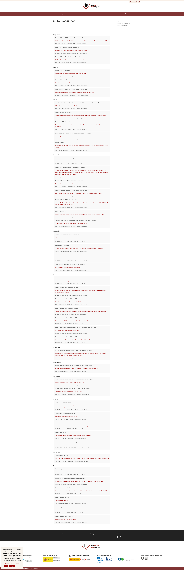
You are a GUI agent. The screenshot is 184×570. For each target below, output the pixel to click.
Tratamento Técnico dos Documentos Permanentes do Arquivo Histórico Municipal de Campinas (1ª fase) (80, 115)
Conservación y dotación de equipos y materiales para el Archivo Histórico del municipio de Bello (78, 193)
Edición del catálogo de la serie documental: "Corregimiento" (69, 510)
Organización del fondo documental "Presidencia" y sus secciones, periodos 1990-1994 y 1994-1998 (79, 248)
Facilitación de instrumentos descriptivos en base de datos (69, 258)
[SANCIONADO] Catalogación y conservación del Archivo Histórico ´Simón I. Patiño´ (74, 92)
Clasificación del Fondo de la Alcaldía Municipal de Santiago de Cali (71, 223)
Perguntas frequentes (122, 27)
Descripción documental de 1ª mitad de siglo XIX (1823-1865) (69, 382)
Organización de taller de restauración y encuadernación (68, 391)
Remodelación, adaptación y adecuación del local (67, 330)
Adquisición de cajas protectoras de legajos (65, 519)
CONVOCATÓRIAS (84, 14)
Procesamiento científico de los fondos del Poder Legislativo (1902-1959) (72, 339)
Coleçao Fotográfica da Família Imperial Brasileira (66, 105)
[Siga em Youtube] (139, 1)
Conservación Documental (61, 500)
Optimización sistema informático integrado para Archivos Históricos (71, 161)
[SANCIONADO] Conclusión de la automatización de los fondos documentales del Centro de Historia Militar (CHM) (82, 458)
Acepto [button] (6, 566)
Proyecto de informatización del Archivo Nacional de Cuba (69, 301)
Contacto (64, 534)
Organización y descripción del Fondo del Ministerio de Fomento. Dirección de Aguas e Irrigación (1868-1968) (81, 491)
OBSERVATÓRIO (96, 14)
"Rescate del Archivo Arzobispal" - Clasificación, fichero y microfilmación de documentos (76, 368)
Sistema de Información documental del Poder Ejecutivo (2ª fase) (71, 50)
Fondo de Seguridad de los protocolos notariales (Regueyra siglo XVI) (71, 321)
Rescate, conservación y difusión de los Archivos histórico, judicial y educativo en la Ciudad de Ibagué (79, 214)
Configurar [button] (17, 566)
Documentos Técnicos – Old (123, 23)
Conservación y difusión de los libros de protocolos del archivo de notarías (73, 435)
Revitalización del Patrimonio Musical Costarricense (67, 267)
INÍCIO (58, 14)
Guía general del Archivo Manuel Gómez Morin (66, 416)
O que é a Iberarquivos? (122, 21)
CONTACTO (117, 14)
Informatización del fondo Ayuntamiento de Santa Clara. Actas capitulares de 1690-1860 (76, 281)
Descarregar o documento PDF (61, 29)
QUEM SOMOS (66, 14)
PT (122, 14)
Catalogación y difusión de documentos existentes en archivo (70, 59)
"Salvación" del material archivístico (63, 82)
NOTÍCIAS (75, 14)
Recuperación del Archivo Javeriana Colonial (65, 183)
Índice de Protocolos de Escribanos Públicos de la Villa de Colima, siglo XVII (73, 426)
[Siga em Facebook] (130, 1)
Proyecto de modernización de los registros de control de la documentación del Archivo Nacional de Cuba (80, 311)
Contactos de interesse (122, 25)
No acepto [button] (12, 566)
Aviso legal (92, 534)
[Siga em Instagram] (133, 1)
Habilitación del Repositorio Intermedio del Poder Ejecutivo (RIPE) (70, 73)
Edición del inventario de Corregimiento (64, 472)
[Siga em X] (136, 1)
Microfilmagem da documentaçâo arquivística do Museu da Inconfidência (72, 136)
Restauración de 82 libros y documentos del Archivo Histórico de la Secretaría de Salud (76, 445)
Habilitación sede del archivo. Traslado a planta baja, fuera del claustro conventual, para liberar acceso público (81, 40)
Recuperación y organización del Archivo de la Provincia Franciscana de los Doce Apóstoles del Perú (79, 481)
